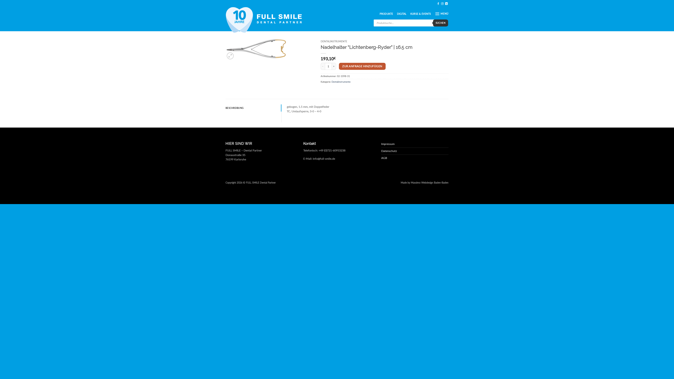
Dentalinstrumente (334, 41)
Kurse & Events (420, 13)
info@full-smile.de (324, 158)
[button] (441, 13)
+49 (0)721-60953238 (332, 150)
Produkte (386, 13)
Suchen (440, 22)
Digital (402, 13)
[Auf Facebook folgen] (438, 3)
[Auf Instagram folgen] (442, 3)
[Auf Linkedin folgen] (446, 3)
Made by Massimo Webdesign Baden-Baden (424, 182)
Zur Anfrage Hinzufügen (362, 66)
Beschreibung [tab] (235, 108)
